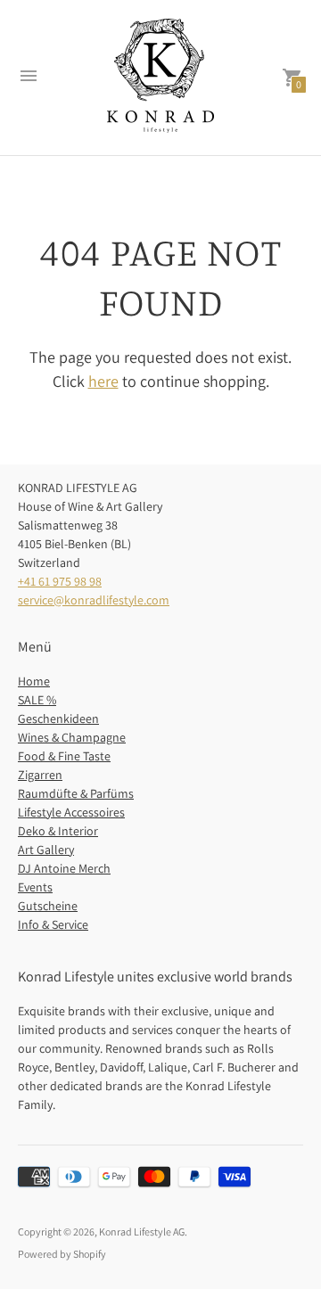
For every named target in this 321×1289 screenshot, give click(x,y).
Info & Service (53, 924)
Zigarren (40, 775)
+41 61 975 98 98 (60, 581)
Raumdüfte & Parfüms (76, 793)
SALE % (37, 700)
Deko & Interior (58, 831)
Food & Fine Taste (64, 756)
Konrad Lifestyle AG (142, 1231)
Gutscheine (48, 906)
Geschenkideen (58, 718)
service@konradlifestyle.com (93, 600)
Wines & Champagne (72, 737)
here (103, 381)
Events (35, 887)
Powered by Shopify (62, 1253)
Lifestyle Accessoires (71, 812)
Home (34, 681)
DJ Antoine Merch (64, 868)
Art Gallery (46, 850)
